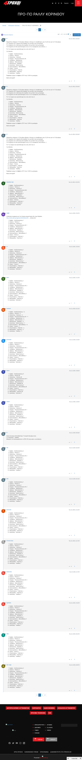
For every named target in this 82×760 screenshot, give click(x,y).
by (37, 757)
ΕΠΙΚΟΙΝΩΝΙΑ (44, 752)
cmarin (8, 401)
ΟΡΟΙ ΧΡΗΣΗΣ (18, 752)
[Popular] (58, 3)
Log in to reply (77, 34)
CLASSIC (50, 727)
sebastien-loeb (10, 182)
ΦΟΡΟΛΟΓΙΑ (36, 708)
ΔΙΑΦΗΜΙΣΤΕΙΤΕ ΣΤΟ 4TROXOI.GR (60, 752)
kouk (7, 277)
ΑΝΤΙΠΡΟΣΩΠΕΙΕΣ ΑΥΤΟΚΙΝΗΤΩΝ (18, 708)
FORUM (37, 733)
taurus (7, 370)
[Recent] (55, 3)
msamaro (8, 308)
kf (6, 38)
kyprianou (8, 602)
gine (7, 478)
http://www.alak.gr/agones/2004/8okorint (17, 218)
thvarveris (8, 509)
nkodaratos (9, 571)
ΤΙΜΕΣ (37, 730)
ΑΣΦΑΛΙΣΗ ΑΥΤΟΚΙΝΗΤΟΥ (66, 708)
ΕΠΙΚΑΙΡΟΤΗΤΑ (40, 724)
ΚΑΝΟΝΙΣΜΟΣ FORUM (31, 752)
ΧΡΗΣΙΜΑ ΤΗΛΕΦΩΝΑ (38, 713)
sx (7, 246)
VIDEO (49, 730)
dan (7, 447)
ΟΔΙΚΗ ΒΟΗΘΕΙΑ (49, 708)
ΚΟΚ (49, 713)
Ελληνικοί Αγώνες (8, 34)
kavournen (8, 339)
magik (7, 213)
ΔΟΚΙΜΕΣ (38, 727)
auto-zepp (8, 664)
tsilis (7, 633)
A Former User (9, 540)
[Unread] (52, 3)
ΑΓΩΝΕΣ (49, 724)
